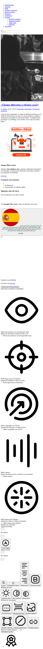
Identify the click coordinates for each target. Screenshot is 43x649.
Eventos (7, 17)
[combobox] (21, 222)
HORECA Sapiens (15, 19)
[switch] (16, 336)
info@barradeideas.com (12, 184)
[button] (1, 237)
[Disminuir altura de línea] (2, 559)
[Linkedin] (4, 201)
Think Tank (12, 23)
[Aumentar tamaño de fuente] (2, 529)
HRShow (12, 24)
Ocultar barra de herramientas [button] (10, 287)
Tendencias (8, 16)
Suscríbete (8, 26)
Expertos (7, 7)
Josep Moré (28, 109)
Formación (20, 109)
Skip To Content (6, 630)
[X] (13, 201)
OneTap (12, 283)
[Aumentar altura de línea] (2, 552)
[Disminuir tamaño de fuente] (2, 536)
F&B (6, 8)
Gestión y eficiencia (11, 10)
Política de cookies (31, 206)
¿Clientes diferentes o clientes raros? (19, 105)
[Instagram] (8, 201)
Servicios (4, 176)
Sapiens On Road (14, 21)
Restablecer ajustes (7, 631)
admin (5, 109)
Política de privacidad (17, 206)
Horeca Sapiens (10, 12)
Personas (7, 14)
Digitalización (9, 5)
